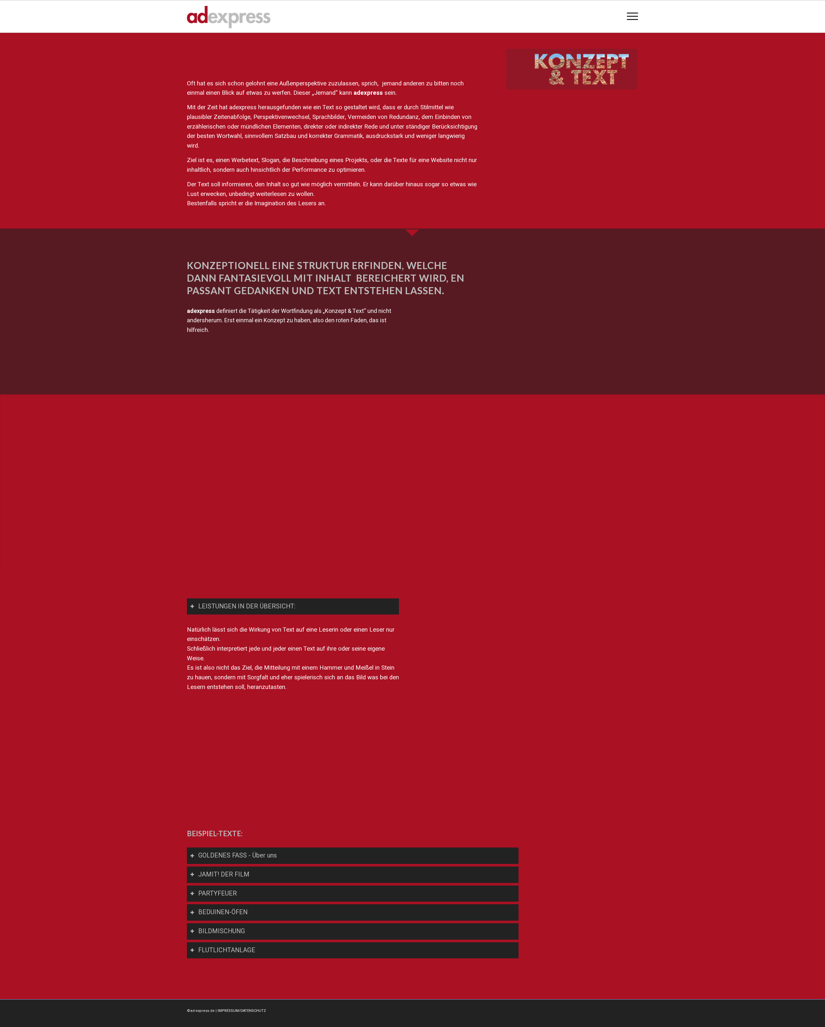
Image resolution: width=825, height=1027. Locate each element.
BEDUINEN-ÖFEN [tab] (223, 912)
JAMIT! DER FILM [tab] (223, 874)
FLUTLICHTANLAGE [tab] (226, 950)
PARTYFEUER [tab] (217, 893)
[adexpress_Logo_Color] (228, 16)
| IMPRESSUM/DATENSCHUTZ (241, 1010)
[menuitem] (630, 16)
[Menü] (630, 16)
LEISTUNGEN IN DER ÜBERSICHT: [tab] (247, 606)
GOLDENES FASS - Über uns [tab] (237, 855)
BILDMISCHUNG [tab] (221, 931)
